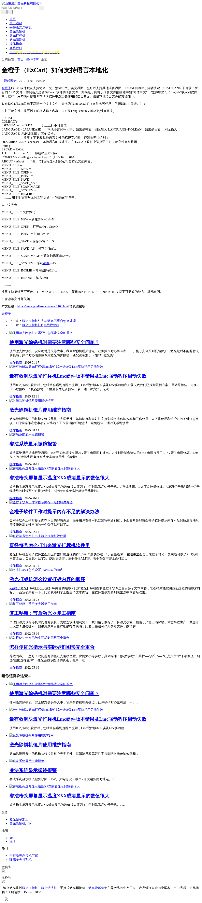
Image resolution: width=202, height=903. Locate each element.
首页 (12, 19)
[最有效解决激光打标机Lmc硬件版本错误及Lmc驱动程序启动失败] (56, 366)
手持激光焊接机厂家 (23, 855)
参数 (46, 263)
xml (11, 838)
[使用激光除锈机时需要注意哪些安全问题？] (41, 333)
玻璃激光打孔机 (20, 859)
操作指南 (15, 44)
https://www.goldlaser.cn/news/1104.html (43, 306)
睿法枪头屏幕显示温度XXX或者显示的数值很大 (59, 477)
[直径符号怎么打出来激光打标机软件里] (37, 536)
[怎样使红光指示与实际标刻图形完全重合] (39, 637)
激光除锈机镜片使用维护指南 (40, 409)
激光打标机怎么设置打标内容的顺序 (47, 579)
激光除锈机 (17, 31)
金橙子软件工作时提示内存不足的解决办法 (54, 511)
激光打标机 (17, 35)
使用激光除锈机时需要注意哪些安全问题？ (54, 342)
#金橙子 (15, 588)
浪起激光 (9, 80)
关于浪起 (15, 23)
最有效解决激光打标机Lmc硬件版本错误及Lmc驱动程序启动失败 (77, 376)
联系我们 (15, 48)
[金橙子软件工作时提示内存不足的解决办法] (41, 502)
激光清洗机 (17, 39)
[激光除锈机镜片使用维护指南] (31, 400)
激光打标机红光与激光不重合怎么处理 (49, 321)
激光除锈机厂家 (20, 823)
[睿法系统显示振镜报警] (26, 434)
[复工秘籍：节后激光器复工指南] (33, 603)
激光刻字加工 (18, 819)
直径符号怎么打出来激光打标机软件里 (49, 545)
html (12, 841)
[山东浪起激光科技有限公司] (22, 3)
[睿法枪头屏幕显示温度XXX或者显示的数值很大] (44, 468)
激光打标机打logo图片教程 (40, 325)
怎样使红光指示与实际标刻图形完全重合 (52, 647)
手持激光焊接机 (20, 27)
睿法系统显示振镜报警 (33, 443)
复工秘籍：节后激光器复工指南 (42, 613)
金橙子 (6, 88)
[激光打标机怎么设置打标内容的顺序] (36, 570)
